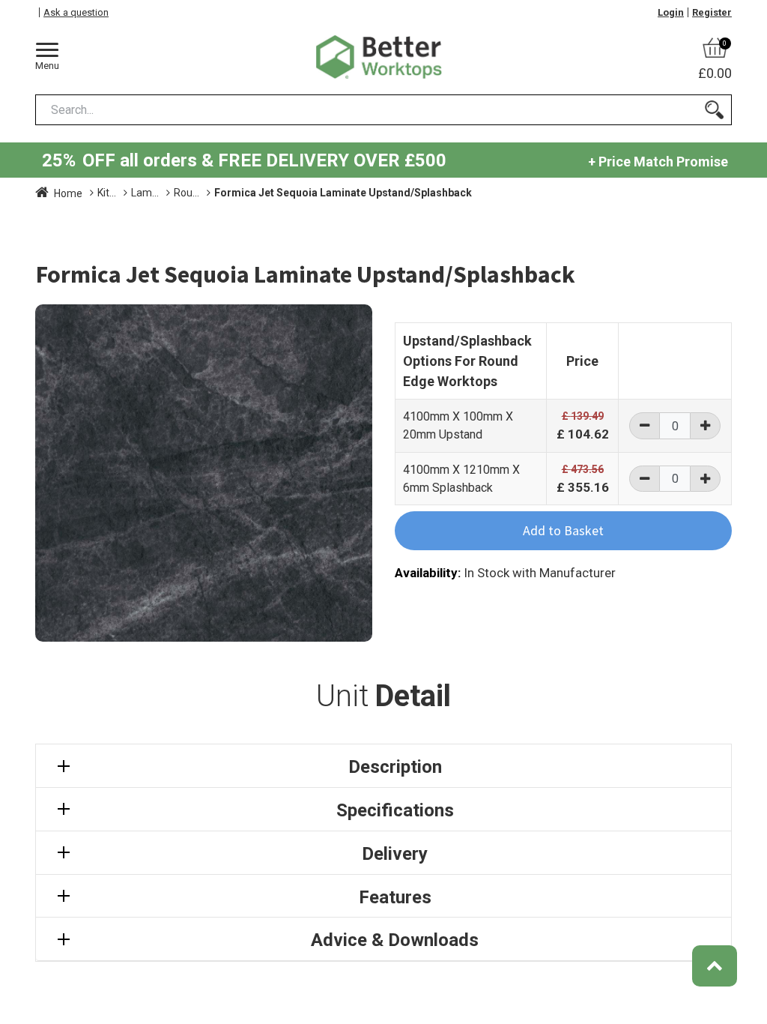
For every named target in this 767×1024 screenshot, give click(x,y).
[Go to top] (714, 966)
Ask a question (76, 12)
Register (712, 12)
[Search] (714, 109)
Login (671, 12)
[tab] (383, 766)
